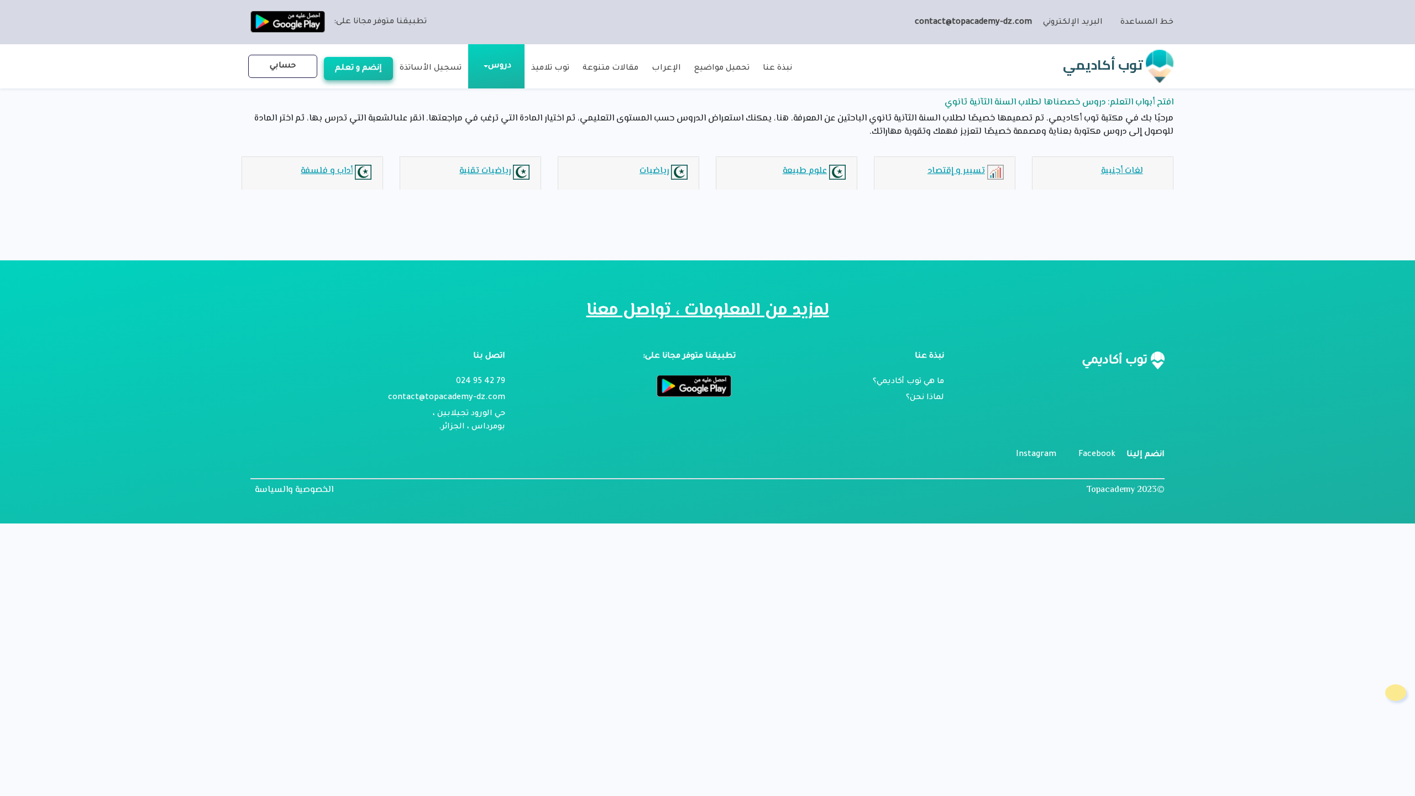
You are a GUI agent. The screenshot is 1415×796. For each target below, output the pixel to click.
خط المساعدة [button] (1146, 22)
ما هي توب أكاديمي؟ (908, 382)
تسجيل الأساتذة (431, 68)
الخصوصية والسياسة (294, 490)
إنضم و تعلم (358, 68)
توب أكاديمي (1104, 65)
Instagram (1036, 455)
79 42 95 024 (480, 382)
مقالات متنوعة (610, 68)
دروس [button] (499, 66)
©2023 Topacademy (1126, 490)
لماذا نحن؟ (925, 398)
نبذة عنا (777, 68)
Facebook (1096, 455)
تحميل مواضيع (722, 68)
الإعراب (666, 68)
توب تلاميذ (550, 68)
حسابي (283, 66)
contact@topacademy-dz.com (973, 22)
